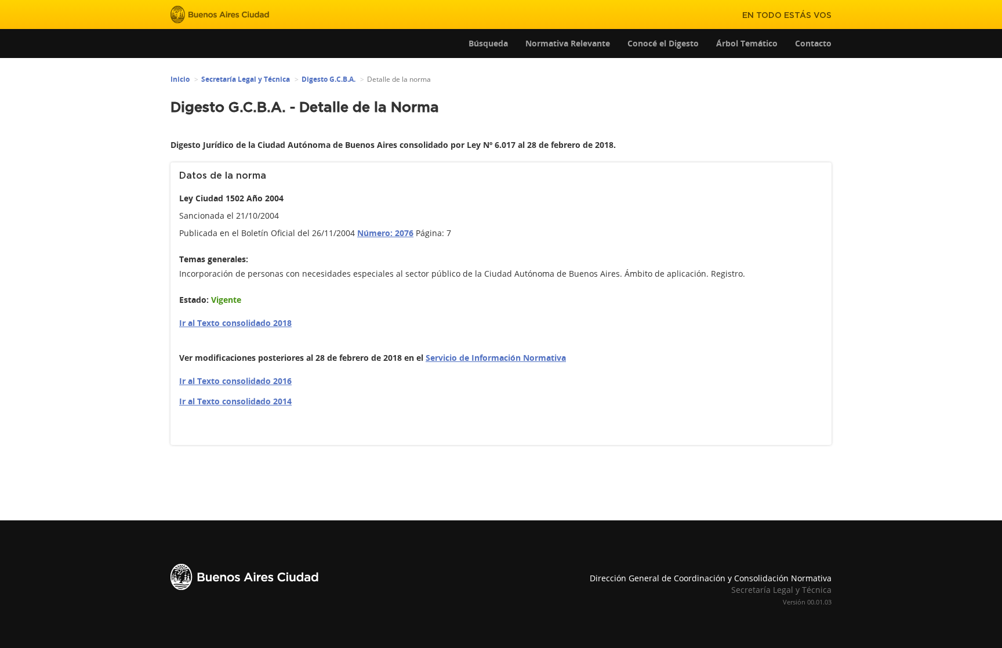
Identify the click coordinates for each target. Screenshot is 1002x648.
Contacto (813, 43)
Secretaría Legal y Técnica (245, 79)
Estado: (194, 299)
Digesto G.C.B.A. (328, 79)
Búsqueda (488, 43)
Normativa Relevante (567, 43)
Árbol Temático (747, 43)
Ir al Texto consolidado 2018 (235, 322)
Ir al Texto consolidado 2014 (235, 401)
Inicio (180, 79)
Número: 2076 (385, 232)
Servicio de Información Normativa (496, 357)
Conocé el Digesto (663, 43)
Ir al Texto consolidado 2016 (235, 380)
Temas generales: (213, 259)
